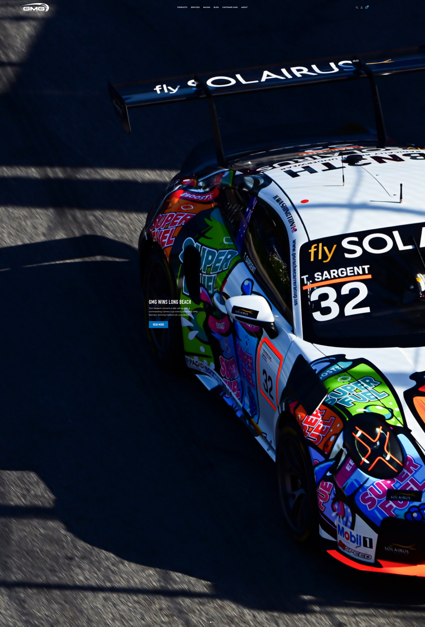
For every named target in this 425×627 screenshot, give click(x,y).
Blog (216, 7)
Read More (158, 327)
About (244, 7)
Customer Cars (230, 7)
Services (195, 7)
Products (182, 7)
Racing (206, 7)
